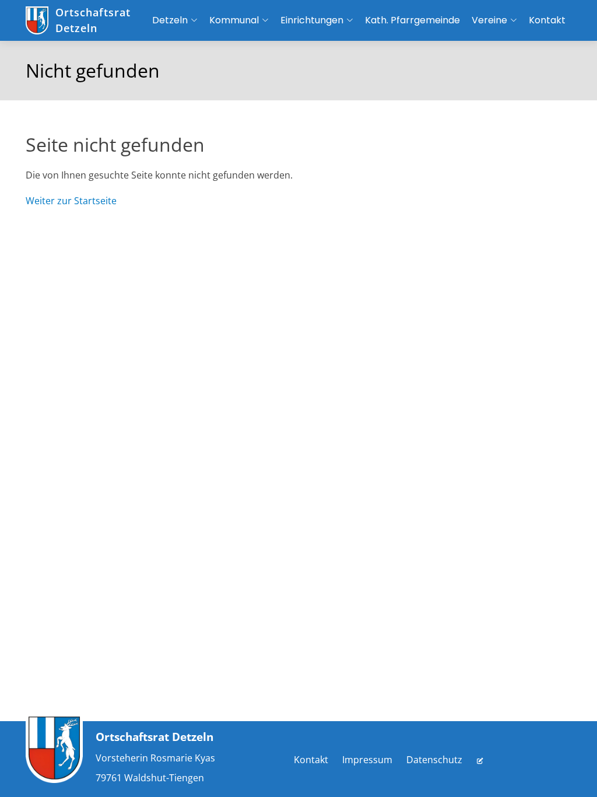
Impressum (367, 759)
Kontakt (311, 759)
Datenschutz (434, 759)
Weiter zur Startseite (71, 200)
